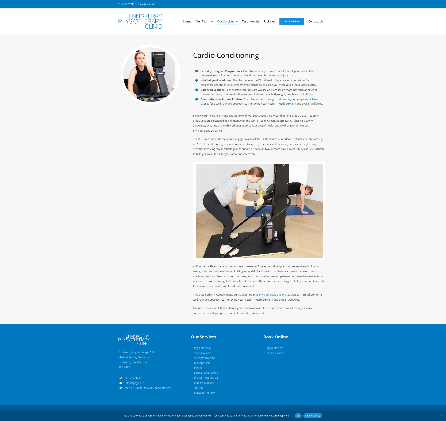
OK (298, 415)
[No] (441, 416)
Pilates (286, 294)
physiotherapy (267, 294)
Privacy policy (312, 415)
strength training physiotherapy (285, 99)
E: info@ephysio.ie (146, 4)
